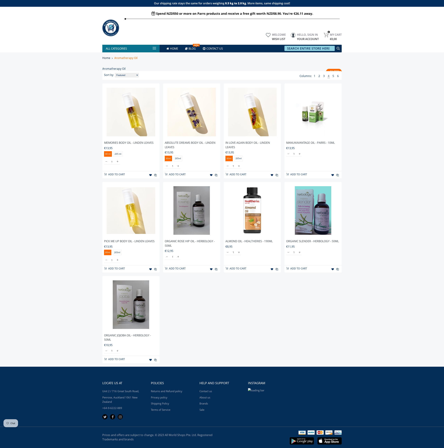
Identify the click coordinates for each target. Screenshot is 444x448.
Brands (203, 403)
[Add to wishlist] (150, 175)
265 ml (118, 153)
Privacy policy (159, 397)
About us (204, 397)
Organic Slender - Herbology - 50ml (312, 241)
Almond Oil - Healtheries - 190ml (249, 241)
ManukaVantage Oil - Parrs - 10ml (310, 143)
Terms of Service (160, 409)
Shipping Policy (160, 403)
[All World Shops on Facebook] (112, 416)
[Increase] (117, 161)
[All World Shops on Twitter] (105, 416)
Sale (201, 409)
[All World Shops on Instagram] (120, 416)
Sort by (108, 75)
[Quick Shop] (131, 112)
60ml (168, 158)
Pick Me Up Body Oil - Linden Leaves (129, 241)
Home (106, 58)
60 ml (108, 153)
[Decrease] (106, 161)
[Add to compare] (155, 175)
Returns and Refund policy (166, 391)
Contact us (205, 391)
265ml (178, 158)
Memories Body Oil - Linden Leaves (128, 143)
